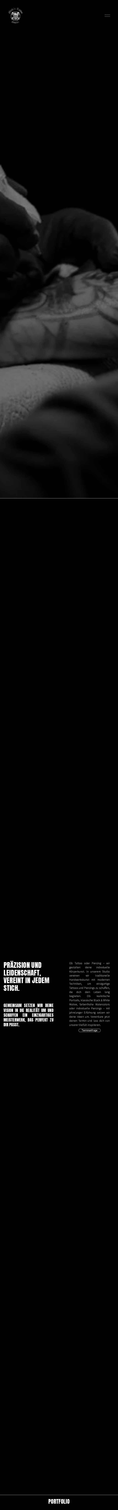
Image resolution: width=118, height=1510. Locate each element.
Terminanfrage (89, 1030)
